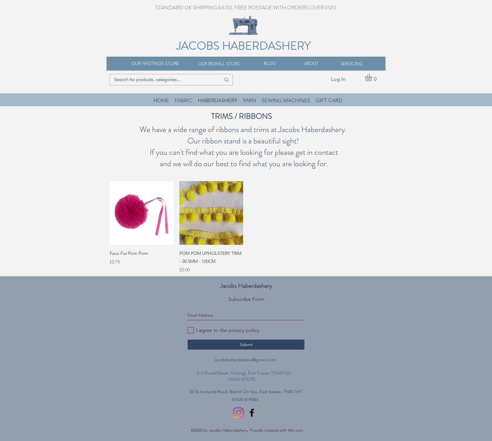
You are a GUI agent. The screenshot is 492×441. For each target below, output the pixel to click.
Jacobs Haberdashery (246, 285)
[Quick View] (142, 213)
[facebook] (252, 412)
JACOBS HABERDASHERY (244, 46)
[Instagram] (238, 412)
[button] (372, 77)
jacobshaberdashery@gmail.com (245, 359)
